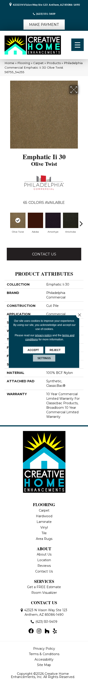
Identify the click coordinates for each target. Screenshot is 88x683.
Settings (44, 358)
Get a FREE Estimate (44, 587)
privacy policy (43, 335)
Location (44, 560)
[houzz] (47, 631)
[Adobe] (35, 220)
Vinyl (44, 527)
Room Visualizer (44, 593)
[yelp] (55, 631)
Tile (44, 533)
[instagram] (39, 631)
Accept (33, 350)
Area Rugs (44, 539)
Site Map (44, 664)
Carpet (38, 63)
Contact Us (44, 254)
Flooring (23, 63)
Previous (6, 223)
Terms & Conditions (44, 654)
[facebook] (31, 631)
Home (9, 63)
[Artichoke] (70, 220)
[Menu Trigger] (77, 44)
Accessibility (44, 659)
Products (54, 63)
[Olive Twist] (18, 220)
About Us (44, 554)
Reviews (44, 566)
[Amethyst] (53, 220)
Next (81, 223)
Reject (55, 350)
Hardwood (44, 516)
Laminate (44, 522)
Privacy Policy (44, 648)
